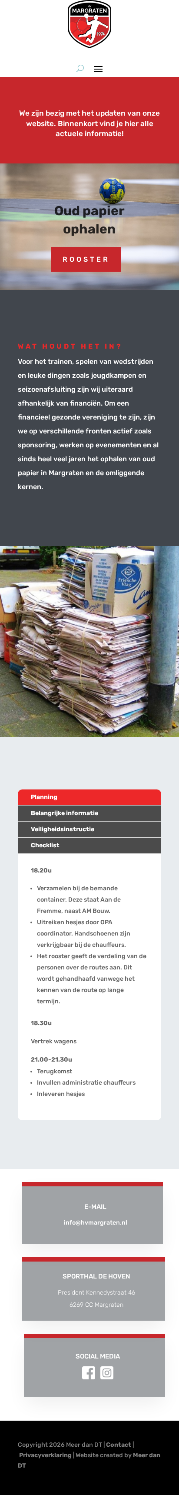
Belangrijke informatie (64, 813)
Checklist (45, 845)
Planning (44, 797)
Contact (118, 1444)
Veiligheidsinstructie (62, 829)
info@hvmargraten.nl (95, 1222)
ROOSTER (86, 259)
